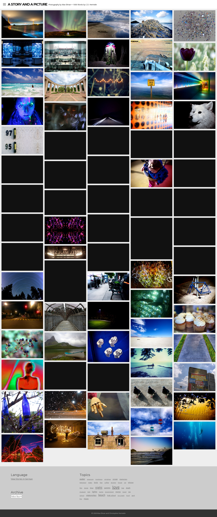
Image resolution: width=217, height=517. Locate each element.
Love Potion (195, 56)
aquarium (90, 479)
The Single (65, 281)
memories (123, 479)
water (82, 479)
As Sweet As (194, 319)
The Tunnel (65, 202)
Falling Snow (65, 404)
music (86, 499)
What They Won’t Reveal (65, 230)
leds (129, 492)
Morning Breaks (108, 169)
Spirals (108, 24)
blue (91, 488)
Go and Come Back (22, 256)
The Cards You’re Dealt (194, 260)
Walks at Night (108, 82)
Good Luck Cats (108, 377)
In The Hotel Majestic (65, 252)
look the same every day (108, 406)
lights (94, 491)
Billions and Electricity (151, 202)
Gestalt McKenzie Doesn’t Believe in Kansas (22, 198)
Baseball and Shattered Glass (108, 198)
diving (86, 488)
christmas (107, 479)
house (120, 483)
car (125, 483)
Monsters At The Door (22, 140)
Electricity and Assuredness (65, 433)
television (83, 483)
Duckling (22, 111)
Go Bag (152, 24)
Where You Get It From (151, 238)
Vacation (151, 85)
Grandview (22, 24)
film (81, 488)
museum (83, 492)
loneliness (98, 479)
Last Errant (152, 274)
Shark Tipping (151, 303)
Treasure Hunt (65, 24)
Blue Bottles (22, 412)
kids (89, 492)
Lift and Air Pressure (65, 145)
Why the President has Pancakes (151, 362)
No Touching (22, 315)
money (118, 492)
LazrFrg (22, 448)
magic (90, 483)
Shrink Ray (151, 451)
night (98, 487)
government (109, 492)
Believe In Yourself (65, 56)
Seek (22, 82)
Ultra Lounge (195, 173)
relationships (91, 495)
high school (111, 495)
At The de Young (151, 115)
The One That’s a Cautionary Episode (65, 174)
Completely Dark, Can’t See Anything (22, 53)
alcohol (113, 483)
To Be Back (108, 315)
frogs (122, 488)
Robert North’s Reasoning (151, 55)
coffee (106, 483)
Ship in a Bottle (194, 85)
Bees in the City (108, 346)
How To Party (65, 116)
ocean (115, 479)
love (116, 487)
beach (101, 495)
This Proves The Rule (22, 169)
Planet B (22, 286)
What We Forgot (151, 173)
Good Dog (194, 115)
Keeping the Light (108, 257)
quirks (101, 492)
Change (194, 348)
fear (101, 483)
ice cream (121, 495)
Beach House (108, 435)
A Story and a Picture (27, 4)
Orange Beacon (151, 144)
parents (107, 488)
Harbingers (151, 392)
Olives (194, 144)
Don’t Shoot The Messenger (108, 140)
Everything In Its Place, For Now (65, 375)
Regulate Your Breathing (108, 228)
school (82, 495)
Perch (22, 227)
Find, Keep (194, 289)
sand (133, 495)
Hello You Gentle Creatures (195, 202)
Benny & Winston (194, 377)
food (128, 495)
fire (81, 499)
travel (124, 492)
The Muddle (108, 53)
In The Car (108, 111)
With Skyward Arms (65, 87)
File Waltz (22, 374)
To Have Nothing (194, 25)
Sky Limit (151, 421)
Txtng (194, 435)
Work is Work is (65, 317)
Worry (194, 406)
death (128, 488)
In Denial (108, 286)
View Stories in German (22, 479)
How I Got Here (151, 332)
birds (96, 482)
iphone (130, 482)
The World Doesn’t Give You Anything (65, 346)
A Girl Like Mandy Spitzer (22, 344)
